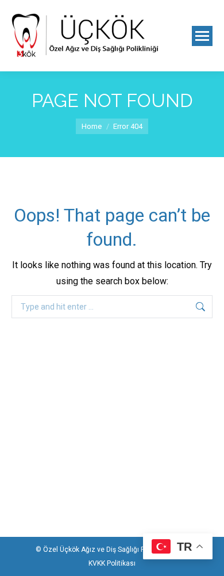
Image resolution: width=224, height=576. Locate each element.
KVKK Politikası (112, 563)
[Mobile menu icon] (202, 36)
